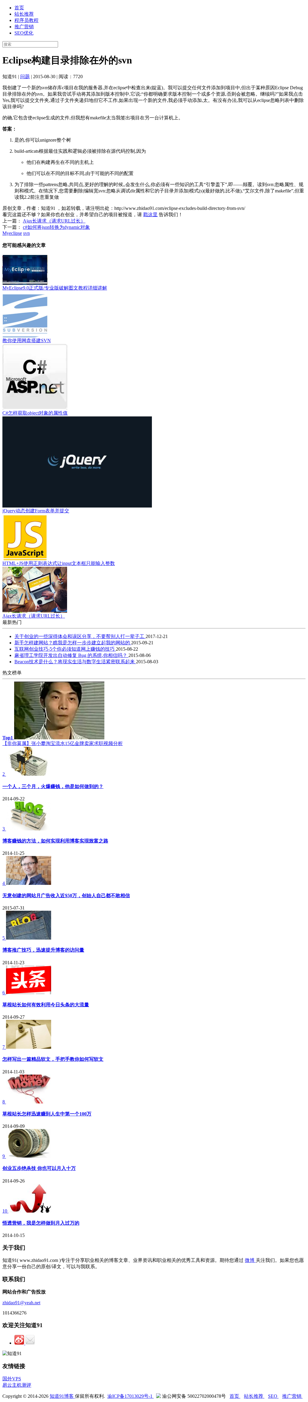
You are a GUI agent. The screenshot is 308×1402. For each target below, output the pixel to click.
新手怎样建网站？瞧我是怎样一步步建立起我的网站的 (72, 642)
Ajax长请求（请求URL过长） (54, 220)
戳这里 (150, 214)
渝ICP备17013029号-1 (130, 1396)
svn (26, 233)
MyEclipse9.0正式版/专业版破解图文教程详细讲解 (54, 287)
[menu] (154, 20)
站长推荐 (24, 14)
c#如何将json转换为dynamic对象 (56, 227)
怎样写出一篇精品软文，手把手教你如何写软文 (52, 1059)
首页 (19, 7)
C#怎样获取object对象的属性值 (35, 413)
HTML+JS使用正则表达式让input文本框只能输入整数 (58, 563)
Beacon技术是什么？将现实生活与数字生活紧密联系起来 (75, 661)
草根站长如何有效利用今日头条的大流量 (45, 1004)
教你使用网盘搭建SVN (26, 340)
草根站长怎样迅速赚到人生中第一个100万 (46, 1113)
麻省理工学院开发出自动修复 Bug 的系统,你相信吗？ (71, 655)
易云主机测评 (16, 1385)
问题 (25, 76)
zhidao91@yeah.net (21, 1302)
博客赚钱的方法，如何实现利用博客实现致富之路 (55, 840)
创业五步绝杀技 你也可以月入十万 (39, 1168)
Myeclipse (12, 233)
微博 (250, 1260)
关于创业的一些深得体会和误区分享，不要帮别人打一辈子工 (80, 636)
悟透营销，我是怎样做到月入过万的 (40, 1223)
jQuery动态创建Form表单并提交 (35, 510)
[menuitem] (160, 8)
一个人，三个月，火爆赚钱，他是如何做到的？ (52, 786)
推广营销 (24, 26)
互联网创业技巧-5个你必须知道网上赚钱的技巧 (65, 649)
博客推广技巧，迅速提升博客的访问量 (43, 950)
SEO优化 (23, 32)
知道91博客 (62, 1396)
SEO (273, 1396)
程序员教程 (26, 20)
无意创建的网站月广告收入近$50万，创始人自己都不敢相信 (66, 895)
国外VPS (11, 1378)
